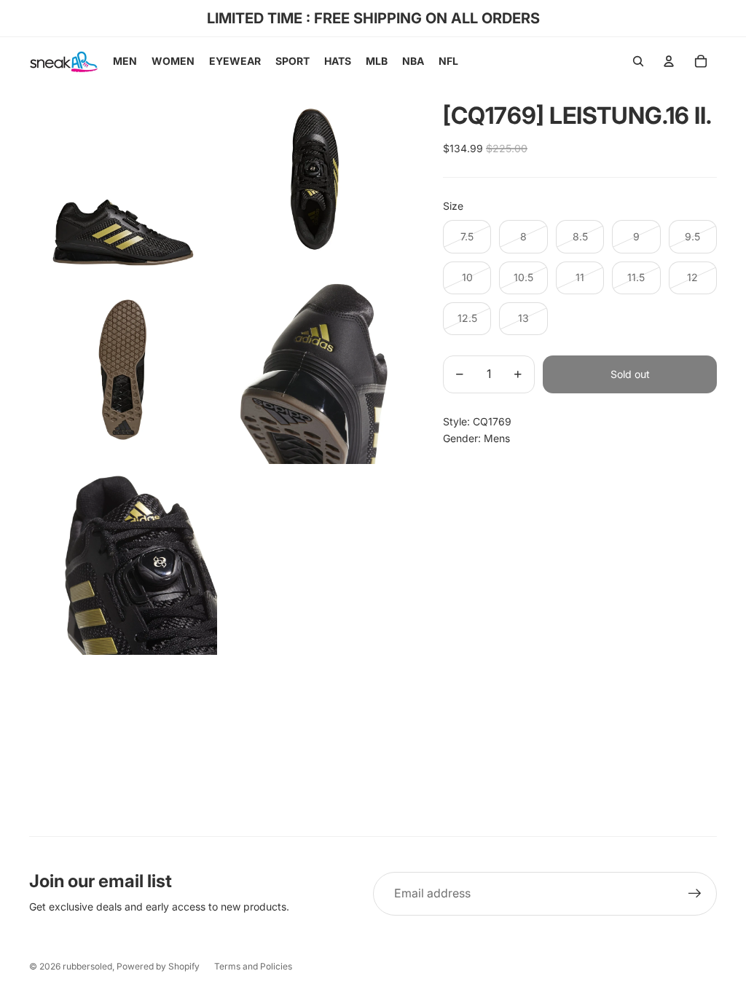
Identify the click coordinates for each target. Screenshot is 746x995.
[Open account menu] (669, 61)
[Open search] (638, 61)
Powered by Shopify (158, 966)
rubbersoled (87, 966)
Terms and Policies (253, 966)
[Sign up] (695, 893)
